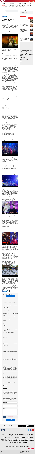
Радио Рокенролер (8, 444)
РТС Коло (10, 442)
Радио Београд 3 (19, 444)
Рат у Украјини (8, 435)
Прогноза (22, 12)
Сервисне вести (16, 435)
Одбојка (16, 437)
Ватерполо (23, 437)
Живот (6, 439)
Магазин (3, 439)
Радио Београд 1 (7, 444)
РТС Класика (31, 441)
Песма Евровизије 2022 (4, 4)
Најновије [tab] (21, 15)
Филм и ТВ (3, 440)
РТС (6, 446)
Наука (7, 440)
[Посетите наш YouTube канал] (33, 430)
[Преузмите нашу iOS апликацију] (30, 426)
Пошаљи (10, 419)
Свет (12, 434)
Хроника (20, 434)
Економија (28, 434)
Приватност (3, 451)
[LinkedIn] (7, 16)
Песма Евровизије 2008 (12, 6)
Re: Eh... (21, 61)
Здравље (32, 439)
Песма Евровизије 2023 (27, 3)
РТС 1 (4, 441)
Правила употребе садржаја (13, 451)
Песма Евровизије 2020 (20, 4)
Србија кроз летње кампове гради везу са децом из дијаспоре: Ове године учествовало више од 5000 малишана (24, 35)
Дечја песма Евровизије (20, 6)
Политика (6, 434)
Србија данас (16, 434)
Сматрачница (22, 435)
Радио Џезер (25, 444)
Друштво (24, 434)
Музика (15, 439)
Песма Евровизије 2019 (27, 4)
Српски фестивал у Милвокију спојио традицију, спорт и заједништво (24, 39)
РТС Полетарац (24, 442)
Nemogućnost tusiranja (23, 53)
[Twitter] (5, 16)
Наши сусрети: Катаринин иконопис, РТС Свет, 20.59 (24, 25)
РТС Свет (13, 441)
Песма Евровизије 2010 (27, 5)
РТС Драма (21, 441)
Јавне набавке (17, 446)
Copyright (6, 451)
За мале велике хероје (24, 440)
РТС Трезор (14, 442)
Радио (2, 444)
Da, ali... (21, 44)
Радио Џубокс (14, 444)
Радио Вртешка (19, 444)
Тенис (13, 437)
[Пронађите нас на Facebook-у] (31, 430)
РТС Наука (17, 441)
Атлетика (27, 437)
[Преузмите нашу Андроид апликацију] (22, 426)
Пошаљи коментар (10, 296)
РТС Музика (19, 442)
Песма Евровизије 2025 (12, 3)
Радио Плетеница (31, 444)
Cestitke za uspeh (22, 57)
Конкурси (21, 446)
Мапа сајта (31, 448)
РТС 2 (7, 441)
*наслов (4, 404)
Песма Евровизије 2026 (4, 3)
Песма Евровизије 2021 (12, 4)
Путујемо (23, 439)
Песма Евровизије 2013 (4, 5)
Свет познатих (27, 439)
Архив (29, 444)
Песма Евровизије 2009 (4, 6)
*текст (4, 408)
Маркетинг (12, 446)
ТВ (2, 441)
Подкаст (26, 435)
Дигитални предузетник (16, 440)
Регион (10, 434)
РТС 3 (10, 441)
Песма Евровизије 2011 (20, 5)
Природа (10, 440)
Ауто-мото (31, 437)
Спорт (3, 437)
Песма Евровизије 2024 (20, 3)
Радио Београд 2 (13, 444)
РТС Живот (26, 441)
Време (12, 435)
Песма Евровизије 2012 (12, 5)
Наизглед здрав (31, 440)
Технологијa (19, 439)
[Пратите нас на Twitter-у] (28, 430)
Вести (3, 434)
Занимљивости (10, 439)
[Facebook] (3, 16)
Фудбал (6, 437)
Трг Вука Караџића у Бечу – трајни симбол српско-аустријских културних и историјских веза (24, 21)
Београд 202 (25, 444)
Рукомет (19, 437)
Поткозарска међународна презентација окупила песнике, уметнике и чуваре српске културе (24, 30)
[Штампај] (9, 16)
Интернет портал (26, 446)
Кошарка (9, 437)
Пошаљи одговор (15, 305)
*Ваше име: (4, 400)
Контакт (8, 446)
